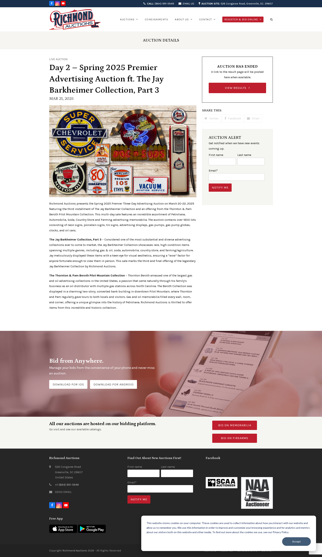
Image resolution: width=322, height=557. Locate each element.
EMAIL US (188, 3)
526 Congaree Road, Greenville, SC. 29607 (237, 3)
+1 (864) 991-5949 (67, 484)
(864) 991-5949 (160, 3)
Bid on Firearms (234, 438)
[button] (271, 19)
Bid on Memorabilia (234, 425)
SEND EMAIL (63, 492)
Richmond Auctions (74, 550)
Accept (296, 541)
